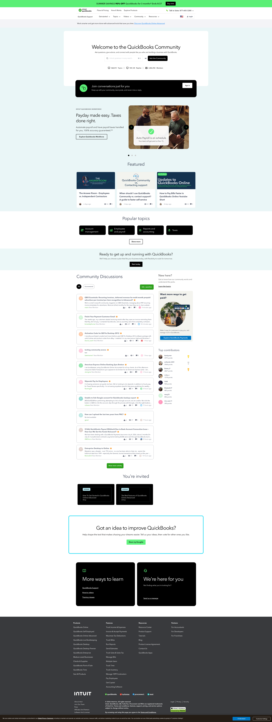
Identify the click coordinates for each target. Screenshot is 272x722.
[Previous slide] (131, 127)
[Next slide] (186, 127)
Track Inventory (112, 670)
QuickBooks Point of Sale (83, 666)
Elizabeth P (168, 388)
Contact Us (143, 649)
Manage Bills (111, 657)
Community (139, 17)
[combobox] (123, 58)
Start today (136, 264)
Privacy (178, 702)
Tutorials (142, 636)
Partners (174, 623)
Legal (172, 702)
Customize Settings (261, 719)
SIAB (166, 381)
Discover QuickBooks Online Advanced (149, 23)
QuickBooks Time (80, 670)
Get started (103, 17)
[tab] (128, 155)
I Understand (241, 718)
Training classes (88, 597)
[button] (189, 16)
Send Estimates (112, 649)
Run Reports (110, 644)
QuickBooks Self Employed (83, 632)
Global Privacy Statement (45, 718)
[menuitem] (127, 16)
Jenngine (88, 372)
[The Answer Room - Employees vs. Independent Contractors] (95, 190)
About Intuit (78, 702)
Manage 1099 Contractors (116, 674)
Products (76, 623)
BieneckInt (88, 456)
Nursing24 (88, 389)
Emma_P (167, 368)
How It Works (116, 10)
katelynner (168, 355)
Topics (116, 17)
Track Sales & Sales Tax (115, 653)
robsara (87, 405)
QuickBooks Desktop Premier (84, 649)
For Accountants (177, 627)
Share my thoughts (136, 542)
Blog (140, 640)
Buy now (170, 4)
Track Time (110, 666)
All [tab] (79, 286)
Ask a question (147, 287)
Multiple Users (111, 661)
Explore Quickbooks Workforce (91, 137)
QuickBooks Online (80, 627)
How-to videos (88, 593)
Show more (136, 242)
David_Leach (89, 341)
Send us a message (150, 598)
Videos (127, 17)
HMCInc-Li (88, 439)
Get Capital (110, 683)
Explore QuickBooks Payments (176, 338)
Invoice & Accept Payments (116, 632)
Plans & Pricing (103, 10)
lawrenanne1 (89, 355)
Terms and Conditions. (148, 712)
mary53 (166, 394)
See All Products (79, 674)
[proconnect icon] (138, 694)
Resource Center (145, 627)
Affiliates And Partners (81, 710)
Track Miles (110, 640)
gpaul (87, 420)
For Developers (177, 632)
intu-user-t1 (168, 401)
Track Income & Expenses (116, 627)
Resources (153, 17)
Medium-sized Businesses (83, 657)
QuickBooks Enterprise (82, 653)
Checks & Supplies (80, 661)
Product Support (145, 632)
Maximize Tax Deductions (116, 636)
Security (186, 702)
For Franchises (176, 636)
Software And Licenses (82, 712)
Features (109, 623)
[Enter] (106, 58)
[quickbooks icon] (111, 694)
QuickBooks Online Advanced (84, 636)
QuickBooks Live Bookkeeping (85, 640)
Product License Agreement (149, 644)
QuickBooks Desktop (81, 644)
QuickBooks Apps (145, 653)
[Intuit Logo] (83, 694)
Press (76, 707)
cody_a (166, 375)
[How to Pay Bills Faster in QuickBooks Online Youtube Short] (176, 190)
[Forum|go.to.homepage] (85, 16)
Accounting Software (114, 687)
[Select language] (182, 17)
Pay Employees (112, 678)
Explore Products (130, 10)
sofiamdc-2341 (169, 362)
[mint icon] (153, 694)
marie (87, 307)
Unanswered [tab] (89, 286)
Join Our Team (79, 704)
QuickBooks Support (90, 588)
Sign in (187, 85)
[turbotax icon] (125, 694)
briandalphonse (90, 324)
